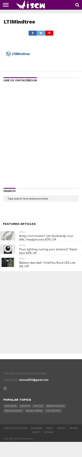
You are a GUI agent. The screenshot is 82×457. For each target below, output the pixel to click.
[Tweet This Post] (41, 32)
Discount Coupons (15, 428)
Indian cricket (13, 411)
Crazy (49, 428)
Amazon (25, 406)
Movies (73, 428)
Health (61, 428)
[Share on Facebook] (33, 32)
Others (48, 432)
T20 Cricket (53, 411)
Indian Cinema (34, 411)
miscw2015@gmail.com (33, 379)
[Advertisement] (41, 136)
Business (36, 428)
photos (38, 406)
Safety (36, 432)
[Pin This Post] (49, 32)
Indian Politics (55, 406)
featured (11, 406)
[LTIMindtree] (18, 67)
